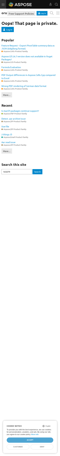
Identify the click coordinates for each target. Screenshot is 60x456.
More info (35, 434)
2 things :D (6, 134)
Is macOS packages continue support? (20, 110)
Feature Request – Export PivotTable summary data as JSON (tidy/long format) (28, 47)
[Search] (56, 4)
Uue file (5, 126)
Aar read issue (8, 142)
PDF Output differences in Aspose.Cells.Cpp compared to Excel (28, 76)
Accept (30, 440)
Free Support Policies (21, 13)
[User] (50, 4)
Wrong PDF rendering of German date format (23, 86)
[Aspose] (20, 4)
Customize (18, 447)
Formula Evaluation (11, 67)
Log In (9, 29)
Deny (42, 447)
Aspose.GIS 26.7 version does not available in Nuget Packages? (26, 58)
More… (6, 95)
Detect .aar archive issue (13, 118)
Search (37, 171)
